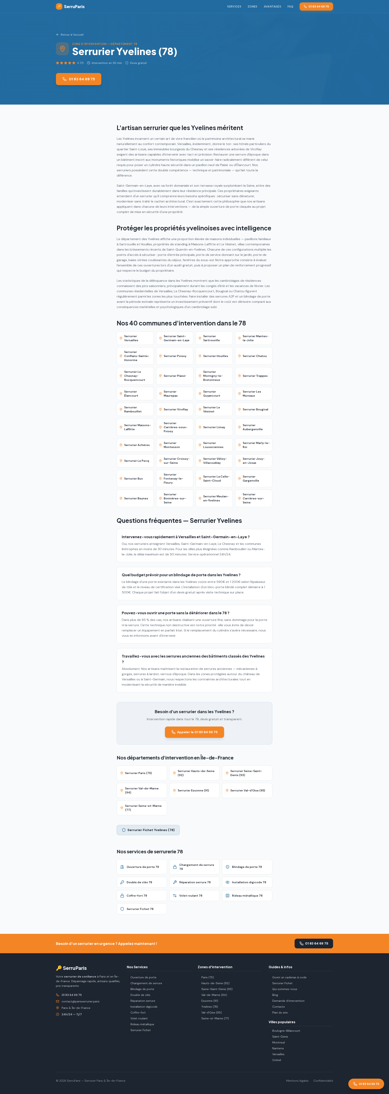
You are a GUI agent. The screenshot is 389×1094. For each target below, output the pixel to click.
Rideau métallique (142, 1024)
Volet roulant (139, 1018)
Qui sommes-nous (284, 989)
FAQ (290, 6)
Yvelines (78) (209, 1006)
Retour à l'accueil (72, 34)
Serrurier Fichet (140, 1030)
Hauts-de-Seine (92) (215, 983)
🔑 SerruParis (71, 968)
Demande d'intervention (288, 1001)
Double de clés (140, 995)
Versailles (278, 1054)
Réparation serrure (142, 1001)
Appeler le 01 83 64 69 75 (197, 732)
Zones (252, 6)
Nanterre (278, 1048)
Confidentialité (323, 1080)
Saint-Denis (280, 1036)
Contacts (278, 1006)
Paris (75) (207, 977)
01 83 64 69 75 (319, 6)
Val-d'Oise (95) (211, 1012)
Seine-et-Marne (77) (215, 1018)
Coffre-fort (138, 1012)
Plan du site (280, 1012)
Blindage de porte (142, 989)
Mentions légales (297, 1080)
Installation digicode (143, 1006)
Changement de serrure (146, 983)
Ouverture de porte (143, 977)
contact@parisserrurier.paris (80, 1001)
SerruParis (71, 6)
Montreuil (278, 1042)
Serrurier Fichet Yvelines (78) (151, 830)
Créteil (276, 1060)
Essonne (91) (209, 1001)
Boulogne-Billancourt (286, 1031)
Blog (275, 995)
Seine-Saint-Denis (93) (217, 989)
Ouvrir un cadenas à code (289, 977)
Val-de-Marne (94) (214, 995)
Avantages (272, 6)
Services (234, 6)
